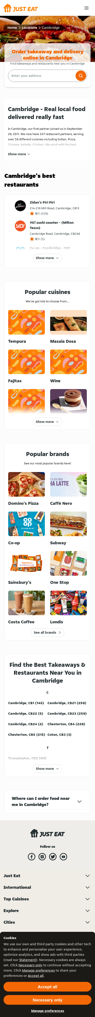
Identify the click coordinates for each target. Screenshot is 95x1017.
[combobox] (41, 75)
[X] (52, 856)
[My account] (86, 8)
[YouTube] (63, 856)
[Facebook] (31, 856)
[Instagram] (42, 856)
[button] (81, 75)
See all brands (45, 632)
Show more (17, 154)
